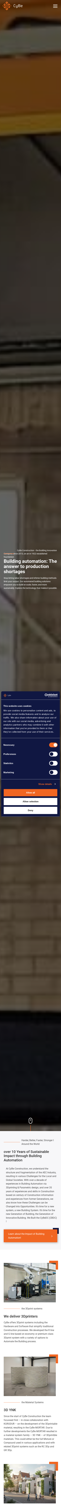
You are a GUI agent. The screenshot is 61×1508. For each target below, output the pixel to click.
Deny (30, 810)
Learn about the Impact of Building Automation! (26, 1236)
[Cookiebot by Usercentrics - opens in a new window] (45, 695)
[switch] (53, 754)
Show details (45, 784)
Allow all (30, 792)
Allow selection (30, 801)
